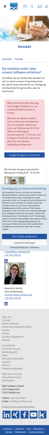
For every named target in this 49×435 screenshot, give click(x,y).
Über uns (7, 316)
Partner (6, 330)
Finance (6, 365)
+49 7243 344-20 (12, 298)
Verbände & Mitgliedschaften (17, 326)
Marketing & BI (9, 352)
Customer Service (11, 348)
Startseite (7, 58)
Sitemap (9, 432)
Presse (5, 333)
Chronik (6, 320)
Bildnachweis (20, 432)
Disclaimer (20, 428)
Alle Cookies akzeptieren (24, 236)
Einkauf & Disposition (13, 358)
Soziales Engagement (13, 336)
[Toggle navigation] (5, 6)
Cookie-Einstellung (36, 432)
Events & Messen (10, 323)
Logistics (6, 361)
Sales (4, 355)
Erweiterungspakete (12, 368)
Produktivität (8, 345)
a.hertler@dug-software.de (18, 294)
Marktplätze (8, 380)
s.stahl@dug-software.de (17, 251)
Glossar (6, 339)
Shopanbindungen (11, 377)
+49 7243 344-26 (12, 255)
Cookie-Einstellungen (24, 242)
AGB (29, 428)
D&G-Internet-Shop (12, 373)
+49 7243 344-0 (18, 398)
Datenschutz (38, 428)
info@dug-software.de (20, 401)
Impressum (8, 428)
